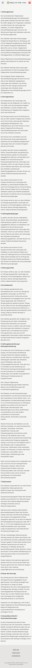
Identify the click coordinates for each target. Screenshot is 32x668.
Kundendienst (16, 656)
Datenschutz (16, 653)
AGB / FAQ (16, 650)
